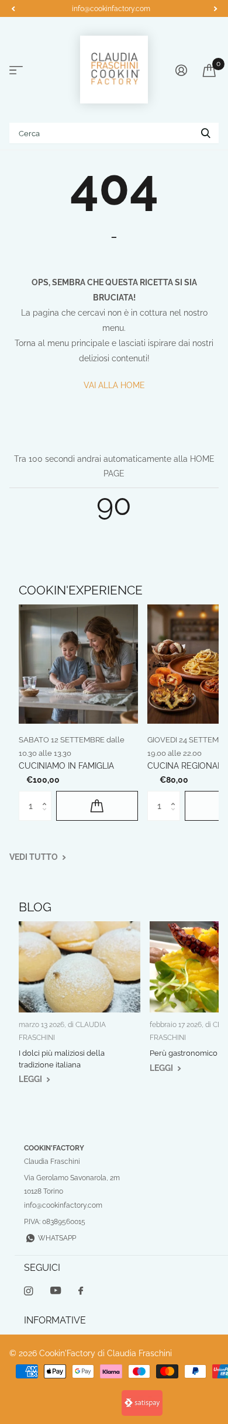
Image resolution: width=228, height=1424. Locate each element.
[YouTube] (55, 1291)
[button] (13, 8)
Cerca (206, 133)
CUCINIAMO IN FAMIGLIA (66, 765)
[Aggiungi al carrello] (97, 805)
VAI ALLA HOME (114, 385)
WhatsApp (57, 1238)
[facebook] (80, 1291)
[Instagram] (28, 1291)
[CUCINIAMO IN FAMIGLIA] (78, 664)
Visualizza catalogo (16, 70)
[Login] (181, 70)
